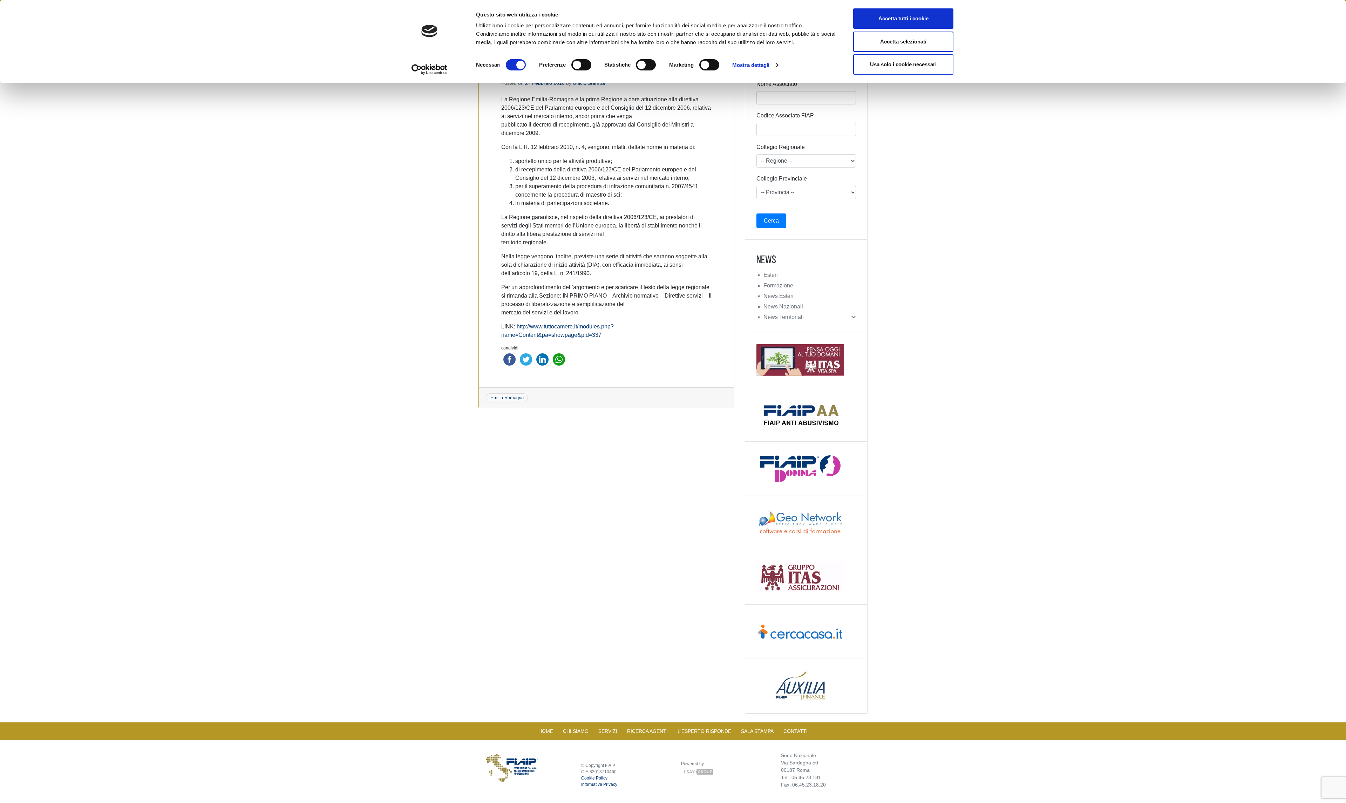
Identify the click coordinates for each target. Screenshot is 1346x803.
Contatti (795, 731)
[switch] (581, 64)
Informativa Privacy (599, 784)
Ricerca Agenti (647, 731)
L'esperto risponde (704, 731)
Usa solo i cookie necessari (903, 64)
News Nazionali (783, 306)
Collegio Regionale (780, 147)
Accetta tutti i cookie (903, 18)
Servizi (607, 731)
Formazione (778, 285)
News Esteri (778, 296)
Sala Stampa (757, 731)
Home (545, 731)
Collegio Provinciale (781, 179)
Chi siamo (576, 731)
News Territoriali (783, 317)
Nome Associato (776, 84)
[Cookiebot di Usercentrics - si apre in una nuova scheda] (429, 69)
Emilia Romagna (507, 397)
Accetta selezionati (903, 42)
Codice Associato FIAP (785, 115)
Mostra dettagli (751, 65)
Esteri (770, 275)
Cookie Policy (594, 778)
